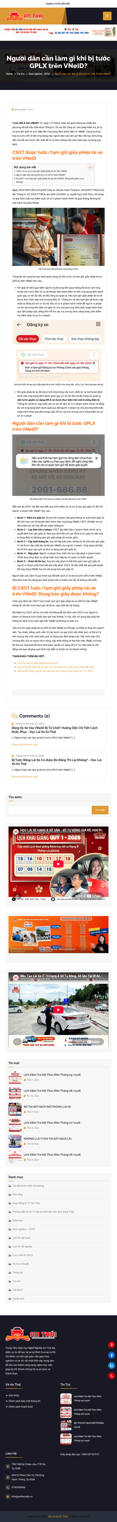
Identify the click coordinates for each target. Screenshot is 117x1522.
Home (9, 73)
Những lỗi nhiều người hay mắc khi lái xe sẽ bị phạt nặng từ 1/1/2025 (55, 671)
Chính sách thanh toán (21, 1406)
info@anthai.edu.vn (22, 1496)
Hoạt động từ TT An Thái (26, 1203)
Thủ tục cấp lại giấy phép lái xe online (37, 663)
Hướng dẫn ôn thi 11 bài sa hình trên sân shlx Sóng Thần (43, 1211)
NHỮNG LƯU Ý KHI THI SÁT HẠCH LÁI (47, 1138)
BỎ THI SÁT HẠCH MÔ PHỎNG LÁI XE (47, 1106)
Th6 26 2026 (33, 1128)
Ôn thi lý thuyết (21, 1263)
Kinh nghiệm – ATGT (24, 1229)
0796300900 (18, 1487)
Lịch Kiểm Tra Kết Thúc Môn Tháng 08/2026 (52, 1090)
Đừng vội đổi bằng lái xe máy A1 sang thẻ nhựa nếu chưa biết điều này (55, 667)
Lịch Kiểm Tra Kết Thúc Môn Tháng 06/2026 (52, 1154)
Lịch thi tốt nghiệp (22, 1246)
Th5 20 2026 (33, 1160)
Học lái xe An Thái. (58, 1516)
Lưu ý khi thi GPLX (23, 1255)
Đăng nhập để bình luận (25, 744)
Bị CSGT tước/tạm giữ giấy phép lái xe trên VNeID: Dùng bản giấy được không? (50, 180)
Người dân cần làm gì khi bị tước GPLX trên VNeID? (41, 175)
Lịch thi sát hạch (21, 1237)
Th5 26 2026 (33, 1144)
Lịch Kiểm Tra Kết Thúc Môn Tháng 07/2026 (52, 1122)
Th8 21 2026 (33, 1080)
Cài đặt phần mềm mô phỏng (28, 1185)
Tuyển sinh (18, 1298)
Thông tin (18, 1272)
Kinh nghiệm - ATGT (40, 73)
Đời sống (18, 1194)
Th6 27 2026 (33, 1112)
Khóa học (18, 1220)
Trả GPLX (18, 1290)
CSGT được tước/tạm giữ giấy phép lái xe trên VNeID (41, 171)
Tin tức (21, 73)
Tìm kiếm (15, 797)
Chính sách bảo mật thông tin (24, 1401)
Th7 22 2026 (33, 1096)
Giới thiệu (14, 1395)
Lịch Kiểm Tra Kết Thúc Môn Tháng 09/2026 (52, 1074)
